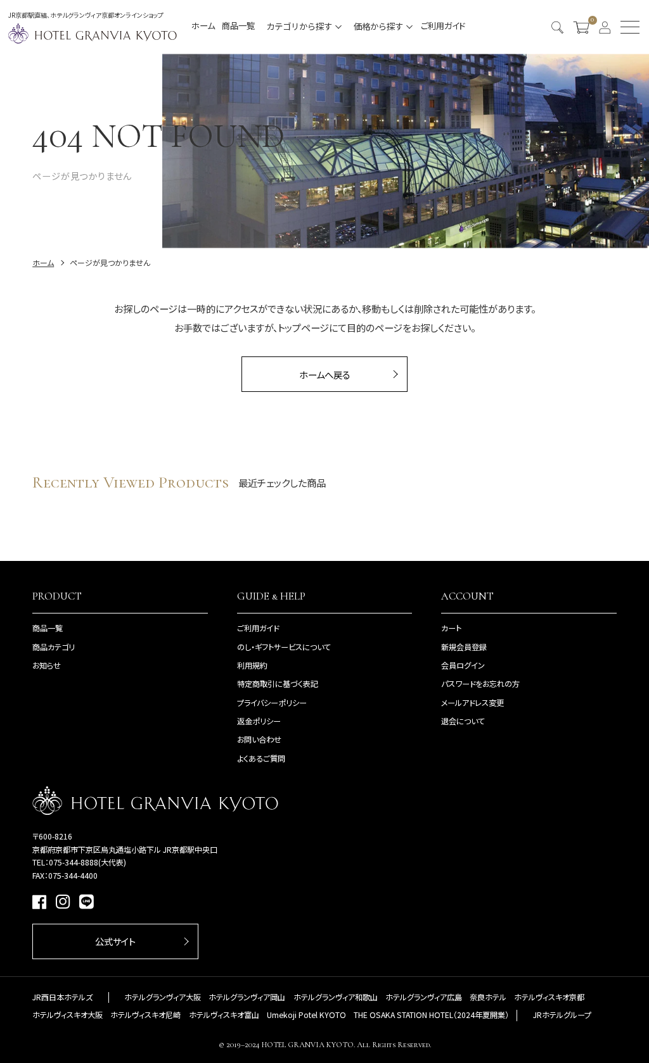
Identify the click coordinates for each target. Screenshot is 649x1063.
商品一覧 (238, 26)
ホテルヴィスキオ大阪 (67, 1015)
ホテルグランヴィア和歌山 (335, 997)
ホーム (203, 26)
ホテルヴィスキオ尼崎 (145, 1015)
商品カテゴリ (53, 647)
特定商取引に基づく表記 (277, 684)
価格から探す (378, 26)
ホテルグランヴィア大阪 (162, 997)
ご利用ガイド (443, 26)
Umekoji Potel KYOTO (306, 1015)
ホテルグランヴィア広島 (423, 997)
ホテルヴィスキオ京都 (549, 997)
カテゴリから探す (299, 26)
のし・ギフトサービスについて (284, 647)
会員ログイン (463, 665)
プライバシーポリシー (272, 703)
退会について (463, 721)
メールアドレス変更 (472, 703)
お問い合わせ (259, 739)
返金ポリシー (259, 721)
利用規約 (252, 665)
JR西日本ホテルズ (62, 997)
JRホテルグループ (562, 1015)
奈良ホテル (488, 997)
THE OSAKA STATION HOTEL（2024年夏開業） (431, 1015)
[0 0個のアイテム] (581, 27)
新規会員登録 (464, 647)
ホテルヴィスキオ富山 (224, 1015)
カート (451, 628)
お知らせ (46, 665)
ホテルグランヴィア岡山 (247, 997)
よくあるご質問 (261, 758)
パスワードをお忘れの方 (480, 684)
